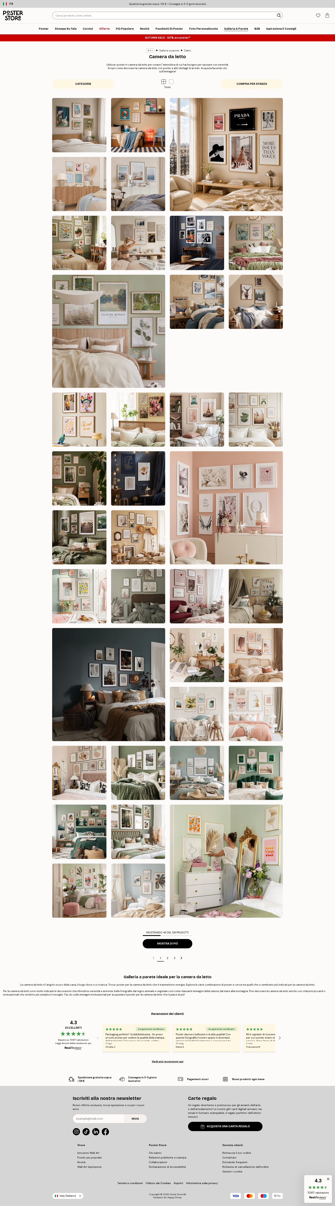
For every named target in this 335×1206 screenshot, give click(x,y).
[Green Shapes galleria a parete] (256, 419)
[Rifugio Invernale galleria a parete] (197, 302)
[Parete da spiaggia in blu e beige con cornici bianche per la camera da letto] (197, 773)
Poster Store (176, 1194)
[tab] (318, 15)
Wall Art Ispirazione (89, 1167)
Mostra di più (167, 943)
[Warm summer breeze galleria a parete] (138, 537)
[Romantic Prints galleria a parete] (226, 507)
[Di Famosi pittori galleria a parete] (79, 125)
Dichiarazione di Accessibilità (167, 1167)
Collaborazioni (158, 1162)
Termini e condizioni (130, 1183)
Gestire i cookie (232, 1171)
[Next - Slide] (280, 1038)
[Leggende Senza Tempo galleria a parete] (197, 243)
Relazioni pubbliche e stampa (167, 1157)
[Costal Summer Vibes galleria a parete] (79, 184)
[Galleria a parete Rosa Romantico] (197, 596)
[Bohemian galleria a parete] (197, 361)
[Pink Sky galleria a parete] (197, 419)
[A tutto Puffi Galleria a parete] (138, 125)
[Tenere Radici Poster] (79, 243)
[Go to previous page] (153, 958)
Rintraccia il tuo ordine (236, 1153)
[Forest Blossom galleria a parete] (79, 478)
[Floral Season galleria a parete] (138, 419)
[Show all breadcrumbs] (150, 50)
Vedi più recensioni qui (167, 1061)
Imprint (178, 1183)
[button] (171, 81)
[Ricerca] (279, 15)
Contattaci (229, 1157)
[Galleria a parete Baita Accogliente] (256, 302)
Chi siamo (155, 1153)
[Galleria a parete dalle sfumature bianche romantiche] (138, 596)
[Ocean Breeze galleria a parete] (138, 184)
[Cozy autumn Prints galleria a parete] (79, 537)
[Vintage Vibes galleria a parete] (256, 361)
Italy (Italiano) (68, 1195)
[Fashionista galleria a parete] (226, 154)
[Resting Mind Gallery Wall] (138, 243)
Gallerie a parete (169, 50)
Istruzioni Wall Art (88, 1153)
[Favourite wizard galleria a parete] (138, 478)
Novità (81, 1162)
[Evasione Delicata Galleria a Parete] (108, 331)
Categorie (83, 84)
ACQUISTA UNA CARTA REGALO (228, 1126)
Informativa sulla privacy (202, 1183)
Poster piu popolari (89, 1157)
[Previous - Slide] (98, 1038)
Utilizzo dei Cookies (158, 1183)
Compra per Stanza (252, 84)
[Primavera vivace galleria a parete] (79, 596)
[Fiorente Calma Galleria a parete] (256, 243)
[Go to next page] (181, 958)
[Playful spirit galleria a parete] (79, 419)
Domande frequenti (234, 1162)
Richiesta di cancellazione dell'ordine (245, 1167)
